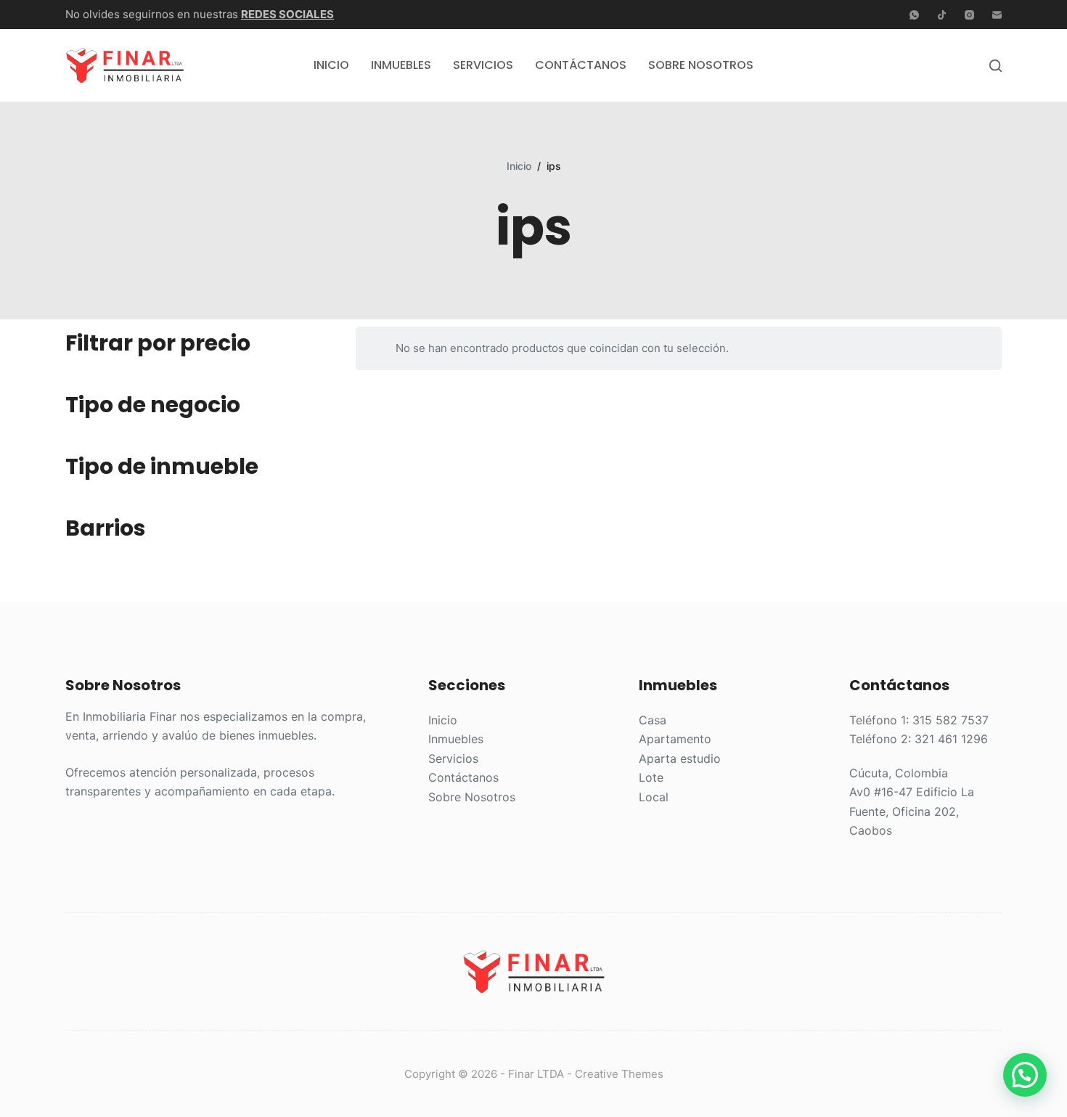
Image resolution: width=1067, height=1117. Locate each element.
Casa (652, 720)
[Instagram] (969, 15)
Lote (651, 777)
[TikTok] (942, 15)
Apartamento (675, 739)
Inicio (331, 65)
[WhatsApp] (914, 15)
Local (654, 797)
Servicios (483, 65)
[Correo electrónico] (997, 15)
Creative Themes (619, 1074)
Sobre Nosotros (700, 65)
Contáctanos (580, 65)
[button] (1025, 1075)
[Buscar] (995, 66)
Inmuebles (401, 65)
